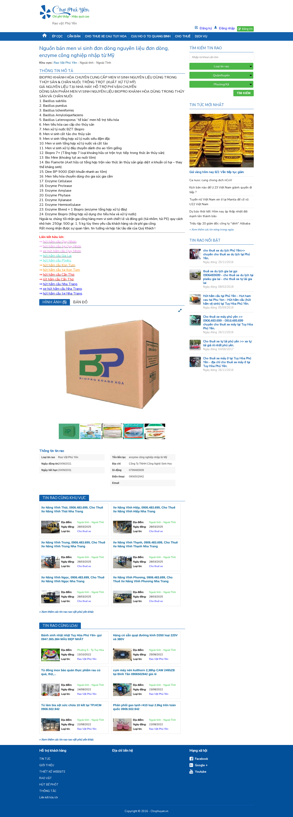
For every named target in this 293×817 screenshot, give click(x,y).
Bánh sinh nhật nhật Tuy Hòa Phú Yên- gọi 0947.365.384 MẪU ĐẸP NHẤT (71, 637)
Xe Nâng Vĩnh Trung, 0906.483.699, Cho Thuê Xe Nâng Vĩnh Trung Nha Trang (73, 544)
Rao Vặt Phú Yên (66, 62)
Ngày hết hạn (49, 470)
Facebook (201, 759)
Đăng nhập (227, 28)
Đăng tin (247, 29)
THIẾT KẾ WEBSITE (52, 772)
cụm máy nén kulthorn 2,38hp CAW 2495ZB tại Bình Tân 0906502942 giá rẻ (144, 672)
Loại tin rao (48, 457)
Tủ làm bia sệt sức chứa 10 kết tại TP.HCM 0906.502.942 (71, 707)
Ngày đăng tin (49, 463)
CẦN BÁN (73, 36)
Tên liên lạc (119, 457)
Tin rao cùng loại (60, 625)
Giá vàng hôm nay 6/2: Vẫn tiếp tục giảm (216, 172)
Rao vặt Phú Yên (64, 23)
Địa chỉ (116, 463)
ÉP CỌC (57, 36)
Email (115, 482)
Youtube (200, 772)
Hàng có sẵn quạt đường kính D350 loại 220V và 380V (145, 637)
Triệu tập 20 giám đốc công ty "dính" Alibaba (219, 223)
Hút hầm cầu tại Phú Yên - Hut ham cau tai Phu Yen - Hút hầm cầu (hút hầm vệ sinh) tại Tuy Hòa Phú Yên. (227, 300)
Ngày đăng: (67, 527)
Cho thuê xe (84, 531)
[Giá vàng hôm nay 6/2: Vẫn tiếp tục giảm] (230, 166)
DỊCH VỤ (201, 36)
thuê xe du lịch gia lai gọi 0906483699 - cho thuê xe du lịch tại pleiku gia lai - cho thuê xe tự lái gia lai (228, 277)
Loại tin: (65, 531)
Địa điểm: (66, 522)
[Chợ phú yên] (64, 12)
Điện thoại (118, 476)
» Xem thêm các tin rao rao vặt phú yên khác (66, 612)
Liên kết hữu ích (48, 797)
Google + (201, 765)
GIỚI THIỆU (46, 765)
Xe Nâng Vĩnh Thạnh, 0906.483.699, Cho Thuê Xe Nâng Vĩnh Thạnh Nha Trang (145, 544)
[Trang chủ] (44, 36)
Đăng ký (206, 28)
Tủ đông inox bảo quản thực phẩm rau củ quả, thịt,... (70, 672)
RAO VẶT (45, 778)
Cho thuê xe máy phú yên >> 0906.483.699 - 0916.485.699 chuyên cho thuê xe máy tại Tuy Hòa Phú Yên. (228, 322)
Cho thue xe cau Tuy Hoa (106, 36)
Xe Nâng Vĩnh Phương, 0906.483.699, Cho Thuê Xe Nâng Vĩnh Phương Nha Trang (143, 579)
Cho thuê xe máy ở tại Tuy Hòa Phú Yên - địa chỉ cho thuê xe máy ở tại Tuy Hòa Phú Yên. (227, 362)
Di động (116, 470)
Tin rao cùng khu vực (64, 497)
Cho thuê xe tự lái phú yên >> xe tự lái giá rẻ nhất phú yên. (227, 343)
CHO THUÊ (182, 36)
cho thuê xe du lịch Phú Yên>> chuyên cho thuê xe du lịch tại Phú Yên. (226, 254)
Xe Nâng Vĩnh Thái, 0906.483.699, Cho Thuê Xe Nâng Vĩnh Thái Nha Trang (72, 509)
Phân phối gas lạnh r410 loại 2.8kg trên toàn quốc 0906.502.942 (144, 707)
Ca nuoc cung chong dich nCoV (210, 180)
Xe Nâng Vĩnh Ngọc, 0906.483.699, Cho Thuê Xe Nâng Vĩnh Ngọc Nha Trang (72, 579)
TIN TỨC (45, 759)
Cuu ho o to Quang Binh (151, 36)
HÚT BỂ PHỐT (49, 785)
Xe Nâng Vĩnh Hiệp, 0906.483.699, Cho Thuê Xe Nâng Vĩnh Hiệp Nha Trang (144, 509)
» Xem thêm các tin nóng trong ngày (211, 230)
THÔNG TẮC (47, 791)
